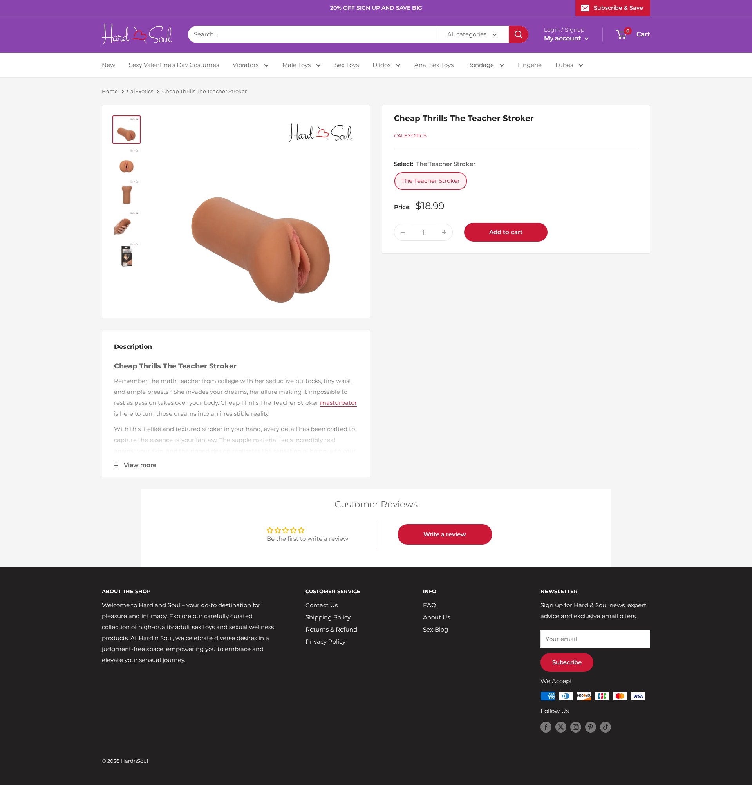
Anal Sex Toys (434, 65)
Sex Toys (346, 65)
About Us (436, 617)
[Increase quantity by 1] (444, 232)
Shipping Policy (328, 617)
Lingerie (530, 65)
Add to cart (505, 232)
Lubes (565, 65)
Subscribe (567, 662)
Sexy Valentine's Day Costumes (174, 65)
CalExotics (140, 91)
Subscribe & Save (618, 7)
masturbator (338, 402)
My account (563, 38)
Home (110, 91)
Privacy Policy (325, 641)
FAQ (429, 605)
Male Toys (297, 65)
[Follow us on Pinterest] (590, 727)
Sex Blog (435, 629)
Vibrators (246, 65)
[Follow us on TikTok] (605, 727)
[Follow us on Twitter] (560, 727)
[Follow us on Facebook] (545, 727)
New (108, 65)
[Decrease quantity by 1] (402, 232)
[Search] (518, 34)
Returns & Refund (331, 629)
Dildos (382, 65)
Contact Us (322, 605)
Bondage (481, 65)
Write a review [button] (444, 534)
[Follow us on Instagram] (575, 727)
